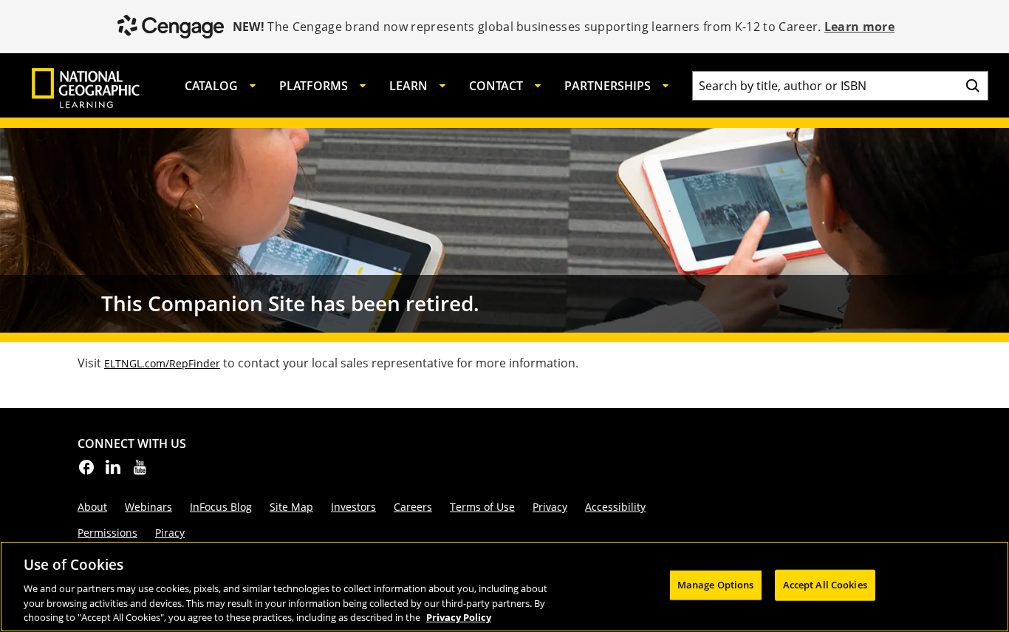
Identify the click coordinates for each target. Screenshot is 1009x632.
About (92, 507)
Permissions (107, 533)
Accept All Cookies (825, 584)
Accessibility (615, 507)
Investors (353, 507)
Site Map (291, 507)
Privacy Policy (458, 616)
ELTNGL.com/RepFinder (162, 363)
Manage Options (715, 584)
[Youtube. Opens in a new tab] (139, 471)
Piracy (170, 533)
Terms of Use (482, 507)
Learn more (859, 26)
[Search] (972, 85)
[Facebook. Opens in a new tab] (86, 471)
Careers (413, 507)
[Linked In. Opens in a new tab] (113, 471)
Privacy (550, 507)
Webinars (148, 507)
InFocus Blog (221, 507)
